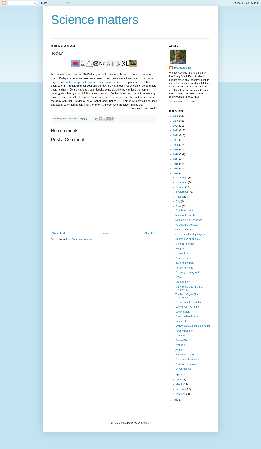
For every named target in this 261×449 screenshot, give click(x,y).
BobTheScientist (182, 67)
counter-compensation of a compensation (87, 82)
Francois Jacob (113, 97)
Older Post (150, 233)
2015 (176, 168)
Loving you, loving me (187, 306)
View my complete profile (183, 101)
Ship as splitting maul (187, 359)
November (182, 182)
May (178, 375)
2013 (176, 400)
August (180, 196)
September (182, 191)
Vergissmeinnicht (184, 354)
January (180, 394)
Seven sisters (182, 311)
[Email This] (97, 119)
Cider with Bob (183, 229)
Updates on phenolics (187, 239)
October (180, 187)
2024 (176, 125)
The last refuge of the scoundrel (187, 296)
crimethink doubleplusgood (190, 234)
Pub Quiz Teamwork (186, 364)
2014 (176, 173)
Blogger (145, 422)
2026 (176, 116)
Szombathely (182, 282)
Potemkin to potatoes (187, 224)
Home (104, 233)
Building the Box (184, 262)
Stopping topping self (187, 272)
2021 (176, 140)
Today (178, 277)
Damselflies (181, 340)
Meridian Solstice (185, 243)
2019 (176, 149)
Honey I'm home (184, 267)
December (182, 177)
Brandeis (180, 345)
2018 (176, 154)
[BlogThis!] (101, 119)
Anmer (179, 349)
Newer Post (58, 233)
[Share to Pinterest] (112, 119)
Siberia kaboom (184, 210)
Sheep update (183, 368)
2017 (176, 159)
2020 (176, 145)
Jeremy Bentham (184, 330)
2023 (176, 130)
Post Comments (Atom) (79, 239)
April (178, 379)
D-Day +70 (181, 335)
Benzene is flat (183, 258)
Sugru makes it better (187, 316)
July (178, 201)
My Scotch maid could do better (192, 326)
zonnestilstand (183, 253)
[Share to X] (105, 119)
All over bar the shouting (188, 302)
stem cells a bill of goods (188, 220)
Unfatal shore (182, 321)
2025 (176, 121)
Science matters (94, 20)
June (179, 206)
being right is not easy (187, 215)
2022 (176, 135)
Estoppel (180, 248)
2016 (176, 164)
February (181, 389)
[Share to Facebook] (108, 119)
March (179, 384)
